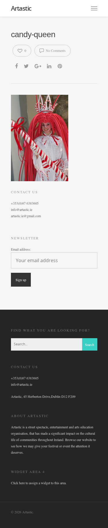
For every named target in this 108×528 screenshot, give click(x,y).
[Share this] (16, 65)
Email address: (21, 249)
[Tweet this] (26, 65)
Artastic (21, 8)
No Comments (55, 50)
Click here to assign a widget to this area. (39, 482)
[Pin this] (60, 65)
